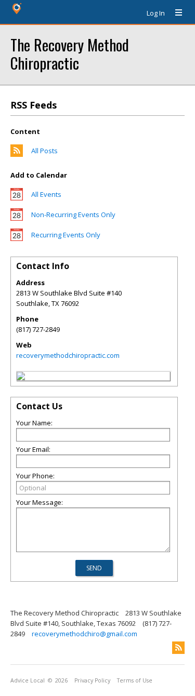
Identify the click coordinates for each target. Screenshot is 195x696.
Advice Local (27, 680)
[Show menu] (175, 13)
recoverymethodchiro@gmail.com (84, 633)
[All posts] (16, 154)
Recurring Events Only (65, 234)
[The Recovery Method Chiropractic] (21, 377)
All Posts (44, 150)
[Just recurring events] (16, 238)
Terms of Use (134, 680)
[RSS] (178, 647)
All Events (46, 194)
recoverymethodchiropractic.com (68, 355)
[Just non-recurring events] (16, 218)
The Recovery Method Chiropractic (69, 53)
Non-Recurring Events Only (73, 214)
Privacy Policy (92, 680)
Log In (156, 13)
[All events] (16, 198)
